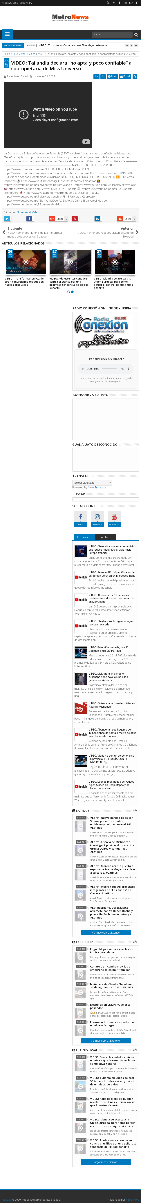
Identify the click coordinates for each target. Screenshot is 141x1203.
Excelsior (84, 942)
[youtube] (108, 3)
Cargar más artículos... (106, 1162)
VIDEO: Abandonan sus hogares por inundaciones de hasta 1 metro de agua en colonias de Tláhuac (112, 733)
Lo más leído (84, 537)
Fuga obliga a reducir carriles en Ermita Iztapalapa (111, 950)
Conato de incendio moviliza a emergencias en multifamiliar (110, 968)
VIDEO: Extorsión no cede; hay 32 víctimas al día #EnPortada (109, 649)
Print (113, 76)
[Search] (136, 35)
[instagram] (113, 3)
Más (135, 810)
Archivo (105, 537)
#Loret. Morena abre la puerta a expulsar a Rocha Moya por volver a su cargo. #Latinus (112, 869)
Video (35, 212)
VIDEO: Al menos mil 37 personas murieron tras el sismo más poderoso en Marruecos (112, 598)
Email (126, 76)
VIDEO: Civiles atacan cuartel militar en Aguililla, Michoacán (112, 705)
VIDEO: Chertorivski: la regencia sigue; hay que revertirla (111, 623)
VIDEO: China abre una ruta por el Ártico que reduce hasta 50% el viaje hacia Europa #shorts (113, 550)
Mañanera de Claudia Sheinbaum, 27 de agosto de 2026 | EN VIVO (112, 985)
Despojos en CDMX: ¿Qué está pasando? (110, 1006)
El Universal (24, 212)
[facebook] (119, 3)
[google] (130, 3)
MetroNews (132, 1199)
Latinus (83, 810)
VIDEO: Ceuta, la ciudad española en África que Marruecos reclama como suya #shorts (112, 1060)
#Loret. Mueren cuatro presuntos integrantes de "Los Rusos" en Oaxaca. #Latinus (112, 890)
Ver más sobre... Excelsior (106, 1040)
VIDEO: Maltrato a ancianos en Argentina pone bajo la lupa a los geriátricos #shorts (108, 677)
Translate (100, 487)
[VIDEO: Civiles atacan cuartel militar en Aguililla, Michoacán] (81, 708)
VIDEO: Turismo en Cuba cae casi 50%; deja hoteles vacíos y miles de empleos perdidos (112, 1081)
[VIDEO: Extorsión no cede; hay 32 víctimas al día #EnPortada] (81, 652)
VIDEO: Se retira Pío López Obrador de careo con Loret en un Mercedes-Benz (112, 574)
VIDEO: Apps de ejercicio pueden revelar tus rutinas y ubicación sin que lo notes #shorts (112, 1102)
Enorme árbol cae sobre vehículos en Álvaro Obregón (112, 1023)
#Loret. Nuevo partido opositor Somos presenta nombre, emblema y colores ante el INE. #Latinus (111, 822)
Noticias (7, 1199)
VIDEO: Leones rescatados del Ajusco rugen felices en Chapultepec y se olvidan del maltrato (111, 785)
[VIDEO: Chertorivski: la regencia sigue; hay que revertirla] (81, 626)
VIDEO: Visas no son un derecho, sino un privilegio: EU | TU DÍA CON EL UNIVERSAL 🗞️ (111, 759)
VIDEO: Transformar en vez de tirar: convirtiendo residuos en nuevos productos (24, 281)
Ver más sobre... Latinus (106, 932)
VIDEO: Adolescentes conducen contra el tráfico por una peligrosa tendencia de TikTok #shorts (68, 283)
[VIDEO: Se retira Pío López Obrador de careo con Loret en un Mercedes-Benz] (81, 577)
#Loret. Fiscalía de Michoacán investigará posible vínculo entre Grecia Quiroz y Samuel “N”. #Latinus (112, 847)
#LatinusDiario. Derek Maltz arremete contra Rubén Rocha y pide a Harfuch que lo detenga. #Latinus (111, 912)
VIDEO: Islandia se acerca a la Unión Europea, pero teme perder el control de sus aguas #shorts (113, 283)
